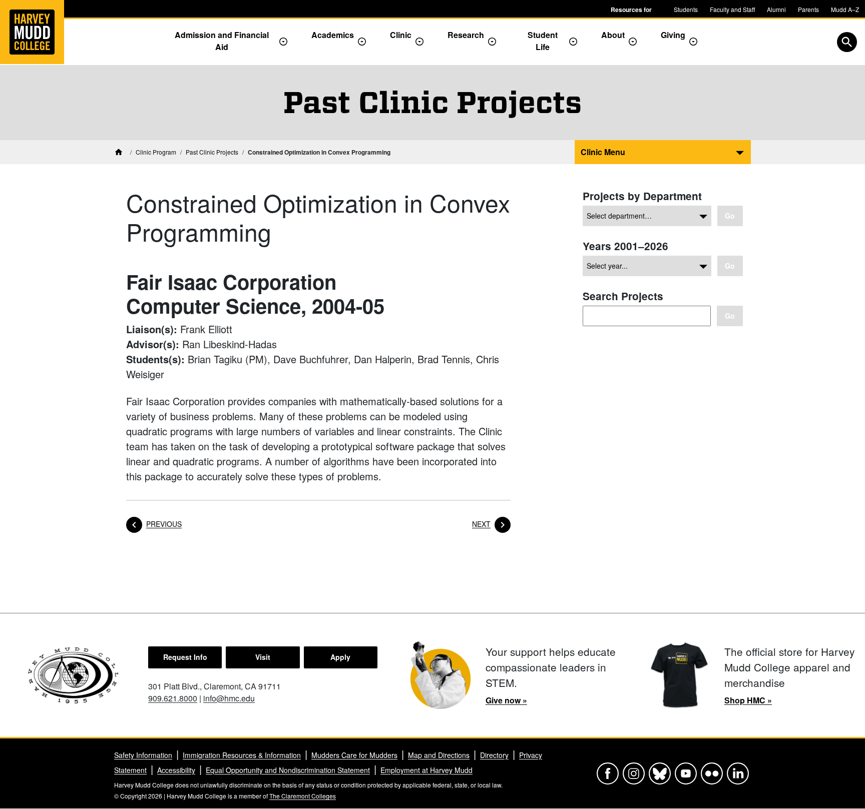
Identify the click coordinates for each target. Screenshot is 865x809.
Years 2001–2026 (625, 246)
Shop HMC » (748, 700)
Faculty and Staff (732, 9)
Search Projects (623, 296)
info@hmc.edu (229, 698)
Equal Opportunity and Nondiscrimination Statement (288, 770)
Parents (808, 9)
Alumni (776, 9)
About (613, 35)
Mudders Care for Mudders (354, 755)
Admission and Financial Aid (222, 41)
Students (686, 9)
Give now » (506, 700)
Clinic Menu (603, 152)
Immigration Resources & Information (242, 755)
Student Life (543, 41)
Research (466, 35)
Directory (494, 755)
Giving (673, 35)
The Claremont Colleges (302, 795)
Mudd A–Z (845, 9)
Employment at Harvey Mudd (426, 770)
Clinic (400, 35)
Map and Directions (439, 755)
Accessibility (176, 770)
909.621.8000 (172, 698)
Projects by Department (642, 196)
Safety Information (143, 755)
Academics (332, 35)
